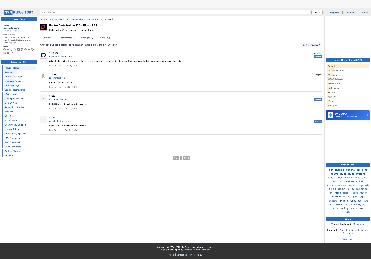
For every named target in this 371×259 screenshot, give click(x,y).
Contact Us (181, 254)
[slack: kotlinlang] (4, 53)
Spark (354, 230)
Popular (350, 12)
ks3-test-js (62, 99)
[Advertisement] (185, 3)
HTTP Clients (11, 120)
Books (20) (104, 37)
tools (352, 208)
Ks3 (53, 96)
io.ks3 (52, 99)
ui (357, 208)
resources (356, 200)
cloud (357, 177)
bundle (331, 177)
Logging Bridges (13, 129)
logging (355, 193)
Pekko (361, 230)
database (349, 181)
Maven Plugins (12, 68)
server (339, 204)
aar (331, 169)
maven (363, 192)
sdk (332, 204)
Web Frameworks (13, 142)
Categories (333, 12)
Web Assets (11, 116)
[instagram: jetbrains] (32, 49)
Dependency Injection (15, 133)
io (349, 189)
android (340, 169)
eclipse (360, 181)
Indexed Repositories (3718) (348, 60)
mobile (336, 196)
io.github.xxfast (56, 56)
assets (335, 173)
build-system (356, 173)
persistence (333, 201)
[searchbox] (175, 12)
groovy (342, 188)
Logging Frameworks (15, 90)
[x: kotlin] (15, 49)
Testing (8, 72)
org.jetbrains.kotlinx (57, 19)
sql (364, 204)
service (348, 204)
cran (334, 181)
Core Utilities (11, 103)
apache (350, 169)
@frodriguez (359, 224)
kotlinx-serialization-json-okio (82, 19)
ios (353, 188)
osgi (361, 196)
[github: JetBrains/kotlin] (4, 49)
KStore (54, 53)
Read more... (348, 239)
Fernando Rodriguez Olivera (197, 249)
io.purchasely (55, 78)
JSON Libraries (12, 94)
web (362, 208)
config (365, 177)
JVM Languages (13, 85)
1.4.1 (94, 25)
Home (42, 19)
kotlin (338, 192)
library (346, 192)
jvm (331, 192)
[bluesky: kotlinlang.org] (8, 53)
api (359, 169)
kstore (69, 56)
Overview (47, 37)
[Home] (19, 14)
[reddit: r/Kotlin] (22, 49)
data (340, 181)
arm (364, 169)
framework (354, 185)
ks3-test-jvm (63, 121)
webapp (348, 212)
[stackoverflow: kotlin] (11, 49)
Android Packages (13, 76)
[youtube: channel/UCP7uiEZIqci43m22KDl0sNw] (29, 49)
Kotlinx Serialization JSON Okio (69, 25)
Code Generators (13, 146)
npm (354, 196)
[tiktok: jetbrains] (11, 53)
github (364, 185)
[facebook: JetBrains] (25, 49)
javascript (361, 188)
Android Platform (13, 151)
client (340, 177)
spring (358, 204)
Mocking (9, 111)
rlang (365, 201)
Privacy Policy (195, 254)
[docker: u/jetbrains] (8, 49)
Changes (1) (87, 37)
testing (344, 208)
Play (348, 230)
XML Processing (12, 138)
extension (342, 185)
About (365, 12)
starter (335, 208)
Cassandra (348, 233)
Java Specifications (14, 98)
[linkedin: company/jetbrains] (18, 49)
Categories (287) (18, 62)
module (346, 196)
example (332, 185)
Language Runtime (14, 81)
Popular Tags (347, 164)
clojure (349, 177)
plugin (344, 200)
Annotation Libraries (14, 107)
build (343, 173)
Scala (342, 230)
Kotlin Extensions (11, 28)
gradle (333, 188)
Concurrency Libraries (15, 124)
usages (317, 53)
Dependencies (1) (66, 37)
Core (53, 74)
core (66, 78)
